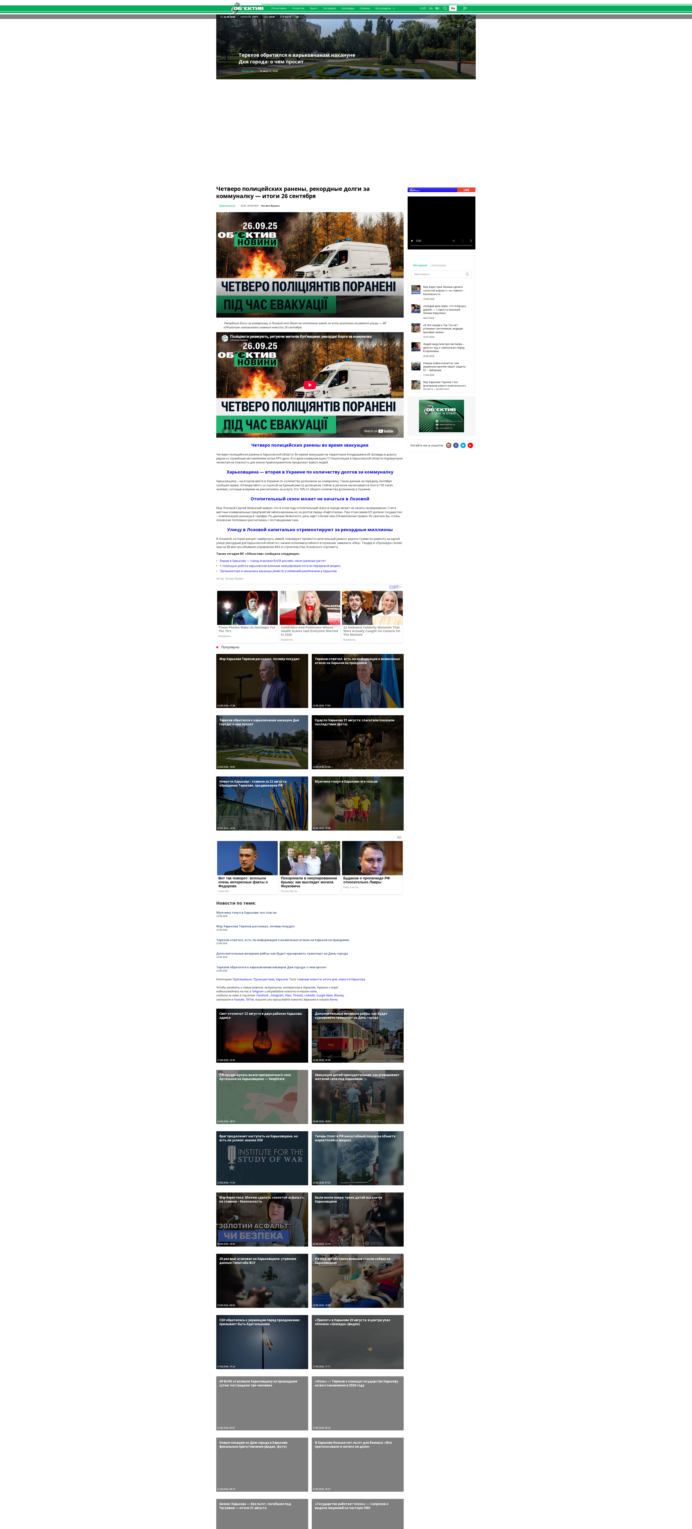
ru (437, 8)
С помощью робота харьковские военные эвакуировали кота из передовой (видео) (280, 566)
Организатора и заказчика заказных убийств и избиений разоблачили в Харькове (278, 571)
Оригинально (227, 205)
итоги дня (330, 979)
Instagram (277, 995)
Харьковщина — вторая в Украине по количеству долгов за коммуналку (310, 472)
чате (313, 991)
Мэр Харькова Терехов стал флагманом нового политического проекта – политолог (444, 385)
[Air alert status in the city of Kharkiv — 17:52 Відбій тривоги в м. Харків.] (297, 16)
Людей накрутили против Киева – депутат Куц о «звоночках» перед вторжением (443, 347)
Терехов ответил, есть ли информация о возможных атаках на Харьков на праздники (282, 940)
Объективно (279, 8)
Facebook (262, 995)
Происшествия (263, 979)
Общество (247, 71)
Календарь (347, 8)
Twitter (463, 445)
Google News (324, 995)
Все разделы (383, 8)
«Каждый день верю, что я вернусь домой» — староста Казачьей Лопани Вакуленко (444, 309)
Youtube (239, 999)
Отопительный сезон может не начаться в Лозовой (310, 499)
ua (431, 8)
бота (333, 999)
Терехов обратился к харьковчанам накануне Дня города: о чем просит (271, 967)
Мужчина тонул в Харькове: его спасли (246, 912)
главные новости (309, 979)
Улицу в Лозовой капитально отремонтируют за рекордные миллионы (310, 529)
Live (423, 8)
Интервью (329, 8)
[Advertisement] (346, 104)
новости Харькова (351, 979)
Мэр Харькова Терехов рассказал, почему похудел (255, 926)
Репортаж (298, 8)
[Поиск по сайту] (445, 8)
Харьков (282, 979)
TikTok (250, 999)
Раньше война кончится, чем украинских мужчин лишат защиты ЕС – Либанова (444, 366)
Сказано (365, 8)
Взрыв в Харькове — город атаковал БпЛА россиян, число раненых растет (273, 561)
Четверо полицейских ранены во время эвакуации (310, 445)
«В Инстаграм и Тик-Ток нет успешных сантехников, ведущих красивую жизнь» (443, 328)
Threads (298, 995)
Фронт (314, 8)
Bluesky (339, 995)
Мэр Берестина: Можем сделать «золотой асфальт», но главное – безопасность (444, 290)
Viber (288, 995)
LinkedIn (309, 995)
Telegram (258, 991)
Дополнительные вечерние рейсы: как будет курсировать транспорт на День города (296, 58)
